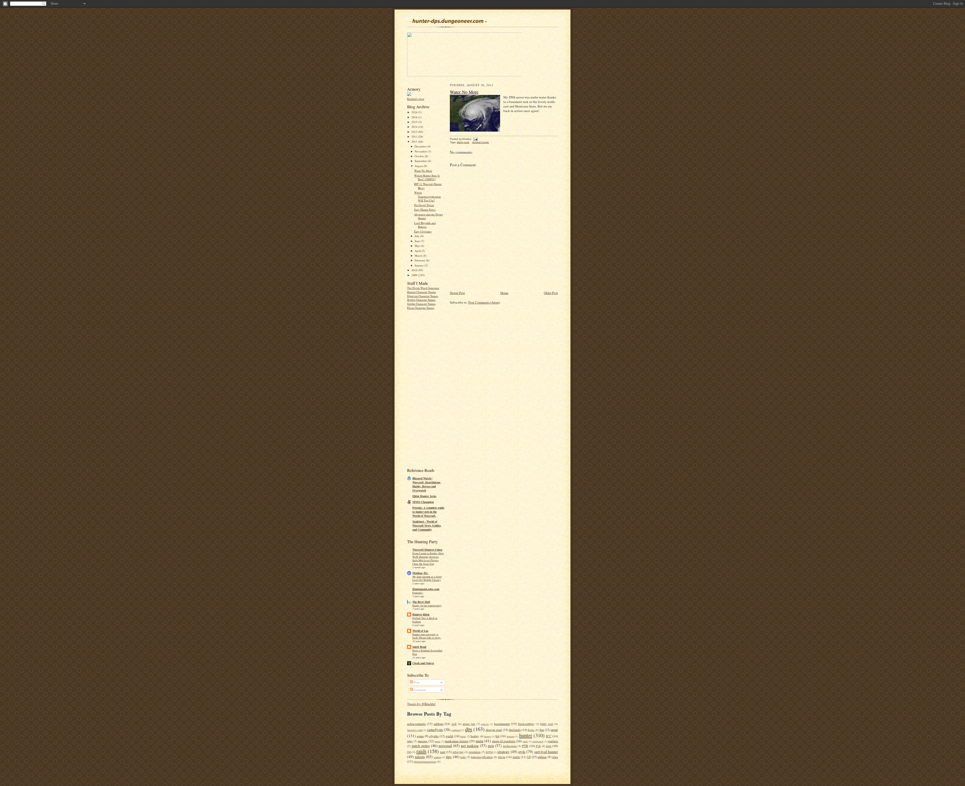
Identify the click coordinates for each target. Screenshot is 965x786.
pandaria (553, 741)
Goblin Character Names (421, 304)
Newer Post (457, 293)
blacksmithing (526, 724)
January (419, 265)
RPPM (489, 752)
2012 (414, 136)
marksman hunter (456, 741)
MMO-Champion (423, 502)
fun (542, 729)
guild (449, 736)
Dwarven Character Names (422, 296)
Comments (419, 690)
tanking (438, 757)
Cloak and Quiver (423, 663)
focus (531, 730)
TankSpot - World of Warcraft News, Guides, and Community (426, 526)
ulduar (542, 757)
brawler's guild (415, 730)
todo (463, 757)
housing (511, 736)
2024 (414, 112)
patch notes (421, 745)
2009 (414, 275)
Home (504, 293)
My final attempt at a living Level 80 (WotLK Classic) (427, 578)
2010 (414, 270)
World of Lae (420, 631)
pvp (548, 746)
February (420, 260)
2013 (414, 132)
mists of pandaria (503, 741)
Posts (416, 682)
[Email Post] (475, 139)
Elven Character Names (420, 308)
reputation (474, 752)
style (521, 751)
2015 (414, 122)
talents (420, 756)
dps (468, 729)
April (418, 251)
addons (439, 723)
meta (479, 740)
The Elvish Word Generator (423, 288)
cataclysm (435, 729)
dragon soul (494, 729)
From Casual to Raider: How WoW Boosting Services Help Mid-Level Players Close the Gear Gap (428, 558)
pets (491, 745)
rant (442, 752)
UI (528, 757)
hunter (525, 735)
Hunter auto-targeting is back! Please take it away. (426, 636)
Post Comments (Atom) (484, 302)
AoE (454, 724)
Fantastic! (417, 592)
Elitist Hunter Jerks (424, 496)
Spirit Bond (419, 647)
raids (421, 751)
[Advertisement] (427, 388)
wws (555, 757)
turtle (516, 757)
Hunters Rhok (420, 614)
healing (474, 736)
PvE (538, 746)
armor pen (469, 724)
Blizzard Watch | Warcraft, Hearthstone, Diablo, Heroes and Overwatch (426, 484)
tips (449, 756)
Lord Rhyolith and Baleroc (425, 225)
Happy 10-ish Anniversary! (427, 605)
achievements (416, 723)
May (418, 246)
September (421, 161)
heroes (487, 736)
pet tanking (470, 745)
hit (497, 736)
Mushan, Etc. (420, 573)
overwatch (537, 741)
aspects (485, 724)
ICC (549, 736)
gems (420, 736)
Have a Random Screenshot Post (427, 652)
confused (456, 730)
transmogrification (482, 757)
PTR (525, 746)
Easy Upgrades (422, 231)
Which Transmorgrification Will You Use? (427, 196)
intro (410, 741)
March (419, 255)
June (418, 241)
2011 (414, 141)
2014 (414, 127)
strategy (503, 751)
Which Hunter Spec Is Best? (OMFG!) (427, 177)
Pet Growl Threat (424, 205)
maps (437, 741)
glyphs (434, 736)
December (421, 146)
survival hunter (480, 142)
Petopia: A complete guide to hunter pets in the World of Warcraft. (428, 512)
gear (554, 729)
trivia (501, 757)
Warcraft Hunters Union (427, 550)
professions (510, 746)
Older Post (551, 293)
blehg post (463, 142)
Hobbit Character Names (421, 300)
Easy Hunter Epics (425, 209)
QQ (409, 752)
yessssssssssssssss (424, 761)
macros (422, 741)
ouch (525, 741)
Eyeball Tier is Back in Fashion (424, 619)
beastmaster (502, 723)
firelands (515, 729)
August (419, 166)
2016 (414, 117)
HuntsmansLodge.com (425, 589)
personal (445, 745)
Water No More (423, 171)
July (417, 236)
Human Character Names (421, 292)
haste (463, 736)
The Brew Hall (421, 602)
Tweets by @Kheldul (421, 704)
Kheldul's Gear (415, 99)
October (420, 156)
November (421, 151)
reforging (458, 752)
